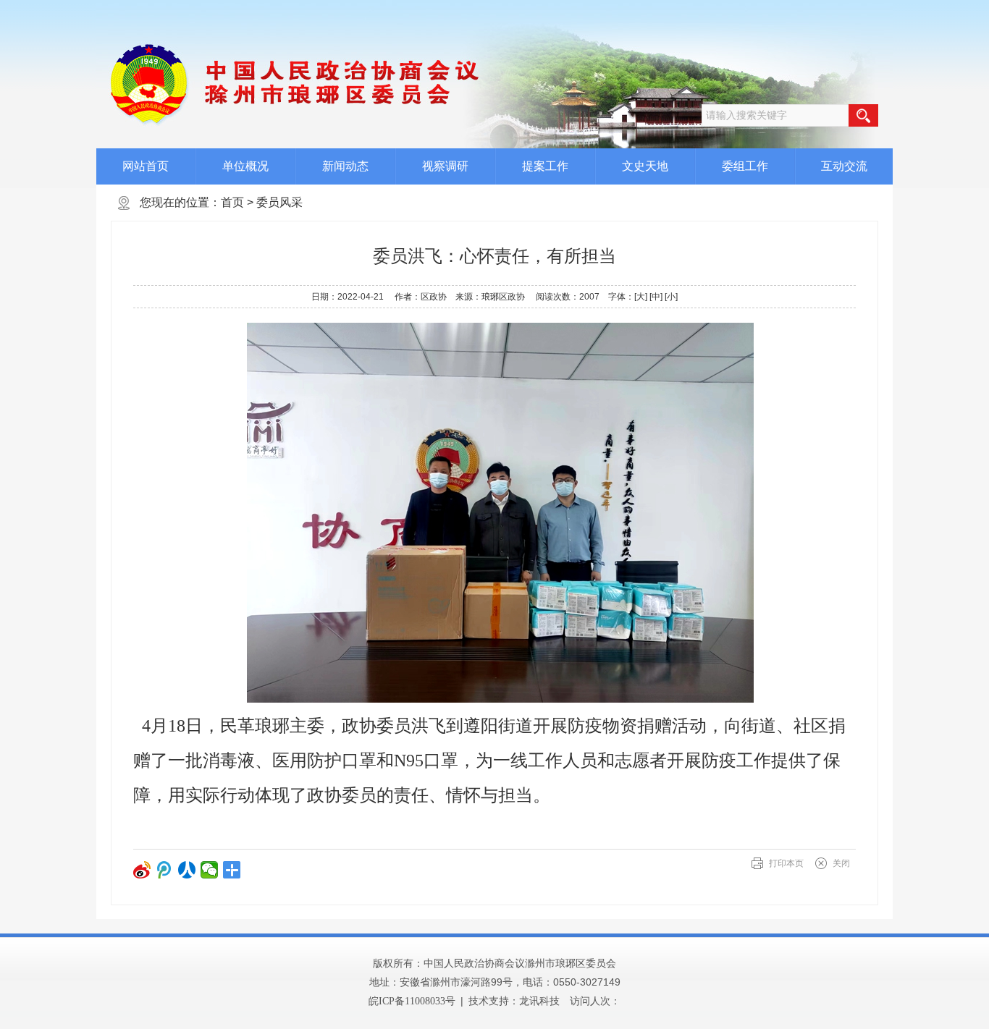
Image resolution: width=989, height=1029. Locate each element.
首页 (232, 202)
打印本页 (786, 863)
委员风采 (279, 202)
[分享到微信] (210, 869)
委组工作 (745, 166)
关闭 (841, 863)
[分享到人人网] (187, 869)
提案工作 (545, 166)
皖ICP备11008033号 (412, 1001)
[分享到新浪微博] (142, 869)
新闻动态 (345, 166)
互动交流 (844, 166)
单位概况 (245, 166)
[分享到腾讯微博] (165, 869)
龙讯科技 (539, 1001)
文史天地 (645, 166)
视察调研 (445, 166)
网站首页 (145, 166)
